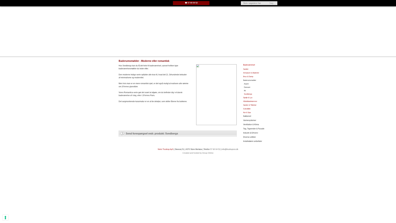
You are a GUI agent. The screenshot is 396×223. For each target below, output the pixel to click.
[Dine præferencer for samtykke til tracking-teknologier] (5, 218)
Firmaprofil (146, 49)
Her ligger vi (182, 49)
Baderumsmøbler (249, 80)
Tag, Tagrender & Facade (253, 129)
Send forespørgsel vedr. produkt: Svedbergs (152, 133)
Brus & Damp (248, 76)
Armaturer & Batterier (251, 73)
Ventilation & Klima (251, 124)
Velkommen (128, 49)
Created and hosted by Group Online (198, 153)
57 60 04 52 (215, 149)
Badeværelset (249, 65)
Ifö (245, 91)
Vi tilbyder (163, 49)
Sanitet (245, 69)
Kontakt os (201, 49)
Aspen (246, 84)
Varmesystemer (249, 120)
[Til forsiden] (144, 3)
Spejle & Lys (247, 97)
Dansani (247, 87)
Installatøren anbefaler (252, 141)
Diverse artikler (249, 137)
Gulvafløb (246, 109)
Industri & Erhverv (250, 133)
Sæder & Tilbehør (249, 105)
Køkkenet (247, 116)
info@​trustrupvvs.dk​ (229, 149)
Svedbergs (248, 94)
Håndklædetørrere (250, 101)
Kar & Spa (247, 112)
